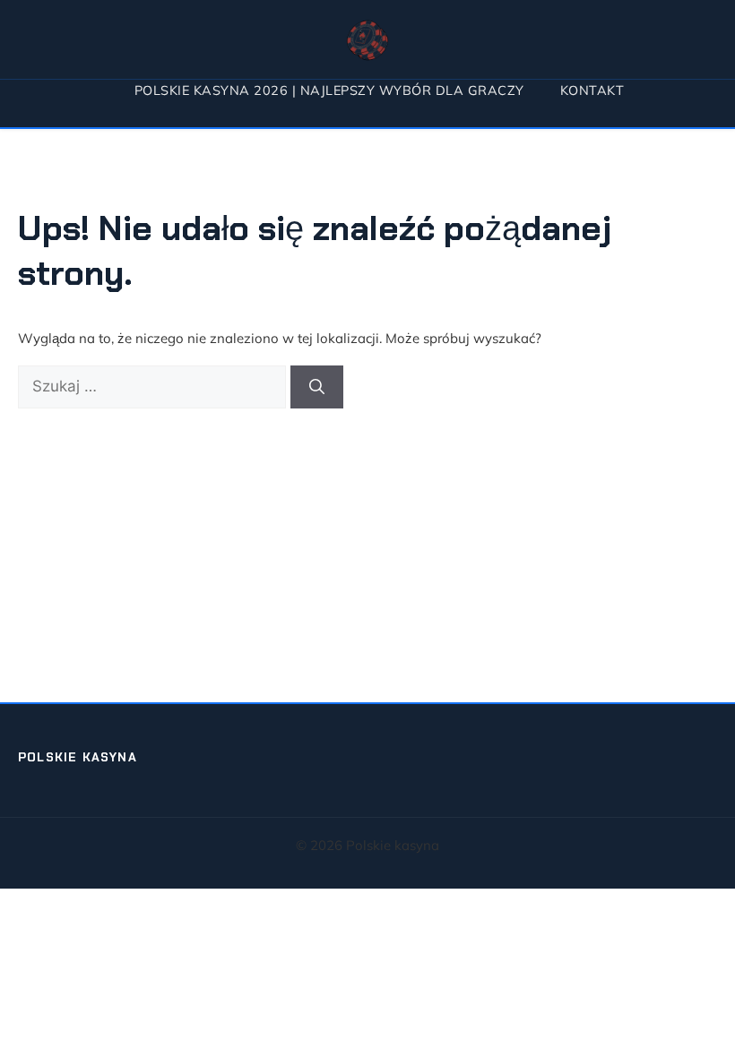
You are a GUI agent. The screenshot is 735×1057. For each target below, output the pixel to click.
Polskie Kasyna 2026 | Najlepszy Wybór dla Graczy (329, 90)
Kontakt (592, 90)
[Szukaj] (316, 386)
